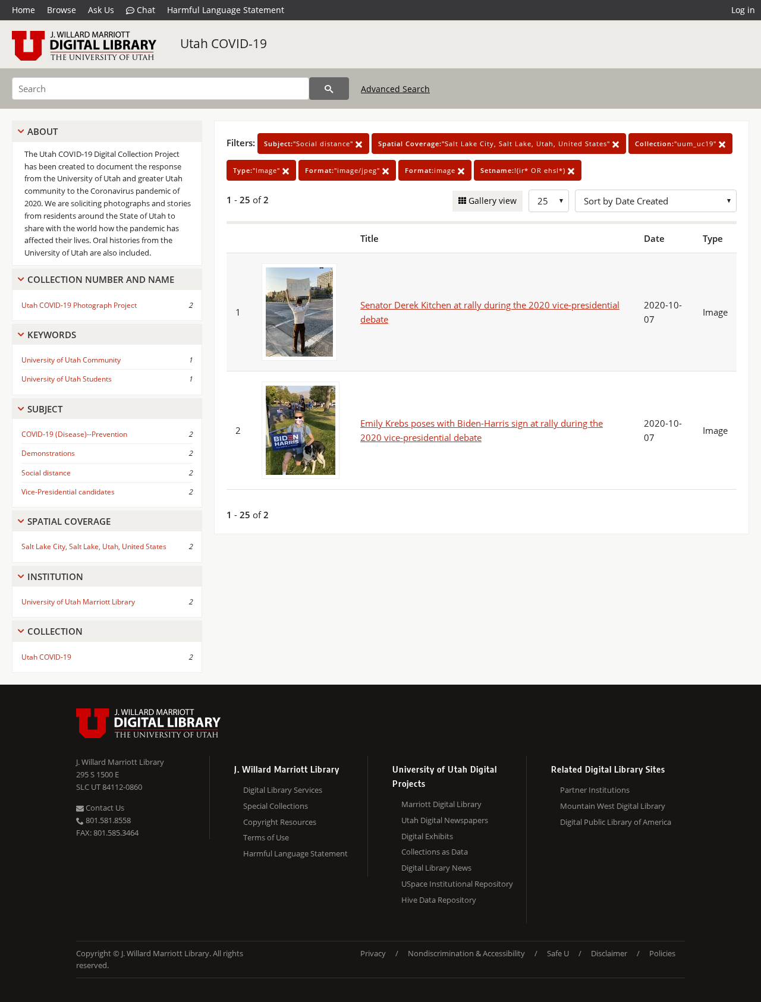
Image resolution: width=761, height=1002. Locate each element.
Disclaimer (609, 953)
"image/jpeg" (343, 170)
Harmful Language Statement (225, 9)
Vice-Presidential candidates (68, 492)
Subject (44, 409)
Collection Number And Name (100, 279)
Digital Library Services (282, 789)
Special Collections (275, 806)
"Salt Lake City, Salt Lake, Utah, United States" (495, 143)
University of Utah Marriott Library (78, 602)
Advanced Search (395, 88)
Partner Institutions (595, 789)
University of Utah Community (71, 360)
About (42, 131)
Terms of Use (266, 837)
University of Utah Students (66, 379)
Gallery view (491, 200)
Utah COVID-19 (223, 43)
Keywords (51, 335)
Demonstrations (48, 453)
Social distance (46, 473)
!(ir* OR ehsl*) (524, 170)
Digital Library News (436, 867)
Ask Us (101, 9)
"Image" (257, 170)
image (431, 170)
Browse (61, 9)
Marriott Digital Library (441, 804)
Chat (144, 9)
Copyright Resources (279, 822)
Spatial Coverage (69, 521)
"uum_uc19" (677, 143)
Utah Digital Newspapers (444, 820)
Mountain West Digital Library (612, 806)
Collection (55, 631)
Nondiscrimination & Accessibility (466, 953)
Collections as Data (434, 851)
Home (23, 9)
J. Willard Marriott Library (120, 762)
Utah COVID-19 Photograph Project (79, 305)
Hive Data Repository (438, 899)
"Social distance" (310, 143)
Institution (55, 576)
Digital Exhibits (427, 836)
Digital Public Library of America (615, 822)
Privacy (373, 953)
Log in (743, 9)
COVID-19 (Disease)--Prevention (74, 434)
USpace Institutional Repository (457, 883)
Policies (662, 953)
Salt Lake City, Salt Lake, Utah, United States (93, 546)
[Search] (329, 88)
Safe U (558, 953)
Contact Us (104, 807)
